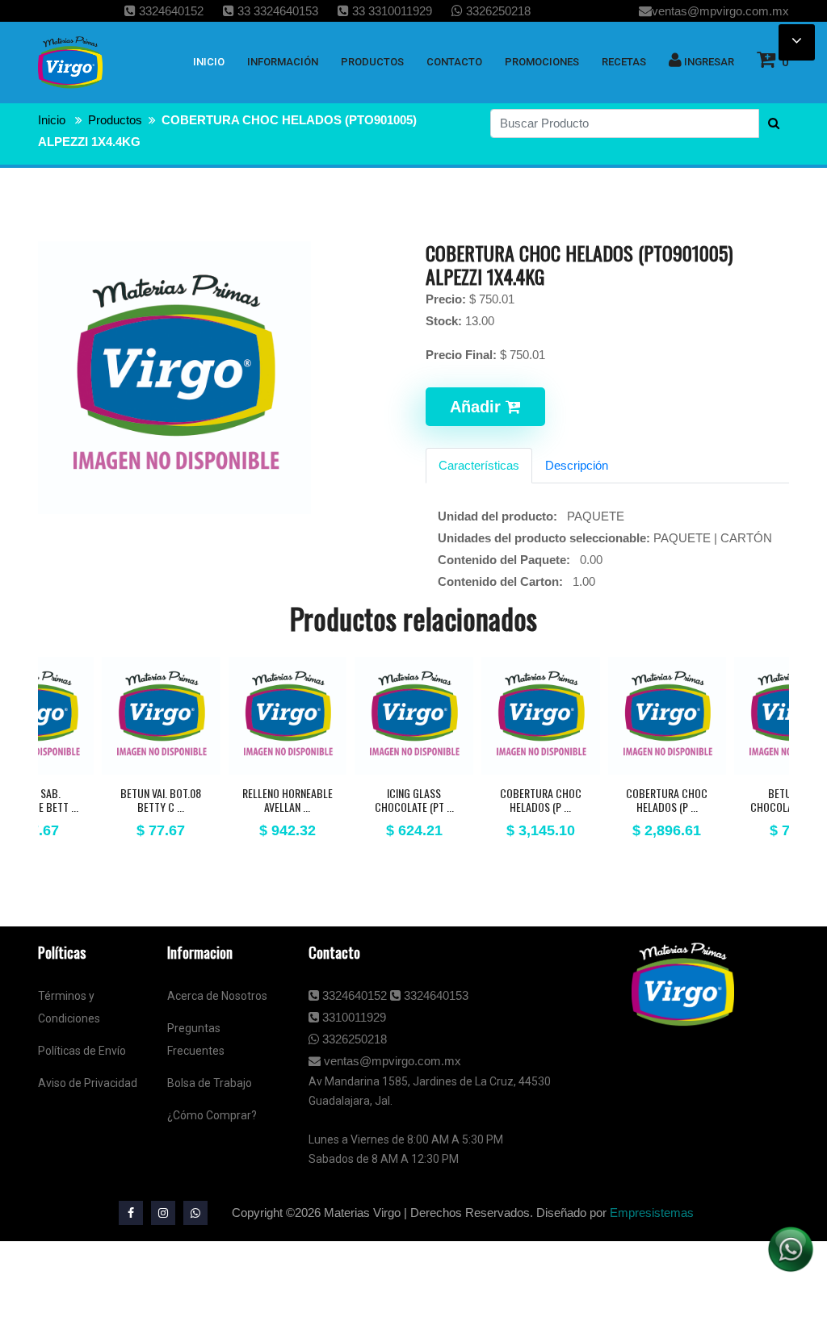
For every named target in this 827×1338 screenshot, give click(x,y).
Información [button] (282, 62)
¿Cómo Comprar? (212, 1115)
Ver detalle (161, 771)
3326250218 (497, 11)
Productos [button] (372, 62)
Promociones (542, 62)
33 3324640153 (276, 11)
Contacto (454, 62)
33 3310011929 (390, 11)
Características (479, 465)
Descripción (576, 465)
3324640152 (170, 11)
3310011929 (352, 1017)
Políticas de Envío (82, 1050)
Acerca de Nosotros (217, 995)
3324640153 (434, 995)
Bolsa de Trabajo (209, 1083)
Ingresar (708, 62)
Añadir (478, 407)
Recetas (624, 62)
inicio (209, 62)
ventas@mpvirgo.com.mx (720, 11)
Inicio (51, 120)
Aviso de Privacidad (87, 1083)
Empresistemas (652, 1212)
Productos (115, 120)
